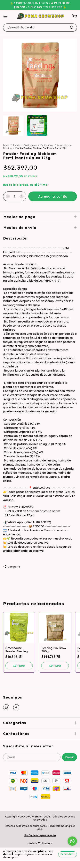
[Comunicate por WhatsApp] (72, 841)
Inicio (6, 145)
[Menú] (5, 16)
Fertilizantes (30, 145)
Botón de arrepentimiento (40, 835)
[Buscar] (72, 27)
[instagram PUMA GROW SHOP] (6, 707)
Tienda (16, 145)
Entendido (68, 854)
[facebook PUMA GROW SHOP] (16, 707)
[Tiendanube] (40, 843)
